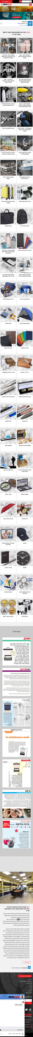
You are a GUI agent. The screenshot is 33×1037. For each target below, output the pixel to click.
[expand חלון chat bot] (1, 995)
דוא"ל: (29, 1000)
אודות (30, 987)
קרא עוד (26, 962)
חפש (30, 1)
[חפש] (20, 1)
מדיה (31, 985)
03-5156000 (5, 1)
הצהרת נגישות (29, 992)
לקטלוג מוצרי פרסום (25, 976)
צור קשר (30, 991)
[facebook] (30, 1009)
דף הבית (30, 979)
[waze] (26, 1009)
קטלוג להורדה (29, 983)
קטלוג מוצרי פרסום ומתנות (26, 981)
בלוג (31, 989)
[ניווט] (30, 5)
